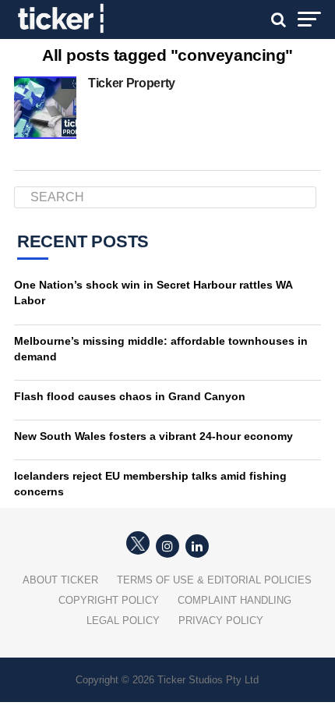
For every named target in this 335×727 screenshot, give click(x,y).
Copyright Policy (108, 600)
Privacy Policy (220, 620)
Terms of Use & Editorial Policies (214, 580)
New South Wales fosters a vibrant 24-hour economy (153, 436)
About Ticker (60, 580)
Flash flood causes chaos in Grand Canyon (129, 396)
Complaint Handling (234, 600)
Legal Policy (123, 620)
